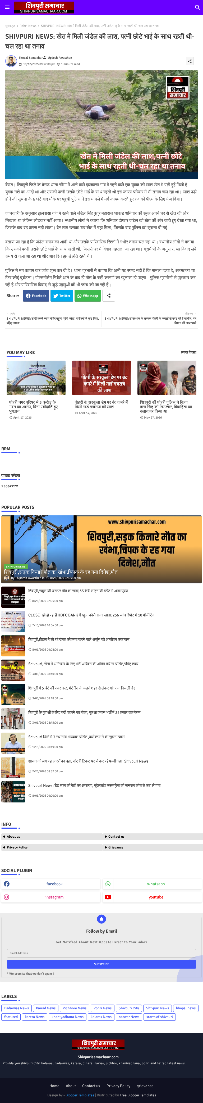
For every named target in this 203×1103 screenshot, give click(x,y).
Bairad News (46, 1008)
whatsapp (156, 884)
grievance (145, 1085)
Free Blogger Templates (138, 1095)
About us (13, 836)
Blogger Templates (80, 1095)
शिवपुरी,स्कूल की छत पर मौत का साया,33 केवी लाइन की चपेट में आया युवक (78, 590)
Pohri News (28, 26)
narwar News (129, 1017)
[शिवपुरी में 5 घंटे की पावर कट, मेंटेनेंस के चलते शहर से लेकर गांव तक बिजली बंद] (13, 694)
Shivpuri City (129, 1008)
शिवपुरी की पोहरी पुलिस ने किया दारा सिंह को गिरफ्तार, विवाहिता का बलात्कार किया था (166, 407)
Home (54, 1085)
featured (11, 1017)
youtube (156, 897)
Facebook (39, 296)
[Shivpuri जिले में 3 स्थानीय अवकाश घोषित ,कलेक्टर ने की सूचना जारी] (13, 743)
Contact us (91, 1085)
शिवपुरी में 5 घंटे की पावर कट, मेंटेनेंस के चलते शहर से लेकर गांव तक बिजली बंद (81, 688)
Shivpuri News (157, 1008)
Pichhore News (74, 1008)
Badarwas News (16, 1008)
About (71, 1085)
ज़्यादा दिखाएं (188, 352)
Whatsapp (90, 296)
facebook (55, 884)
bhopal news (186, 1008)
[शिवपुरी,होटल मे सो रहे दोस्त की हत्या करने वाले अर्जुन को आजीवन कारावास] (13, 645)
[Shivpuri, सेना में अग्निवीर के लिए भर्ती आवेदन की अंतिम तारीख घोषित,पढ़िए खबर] (13, 670)
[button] (197, 7)
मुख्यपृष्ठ (10, 26)
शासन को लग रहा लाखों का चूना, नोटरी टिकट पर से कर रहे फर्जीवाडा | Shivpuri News (88, 761)
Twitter (64, 296)
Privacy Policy (17, 847)
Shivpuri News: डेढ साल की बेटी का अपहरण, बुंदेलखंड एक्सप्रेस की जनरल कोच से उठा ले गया (94, 785)
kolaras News (101, 1017)
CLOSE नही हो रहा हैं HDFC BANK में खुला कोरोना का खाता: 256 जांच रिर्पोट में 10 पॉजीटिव (91, 615)
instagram (54, 897)
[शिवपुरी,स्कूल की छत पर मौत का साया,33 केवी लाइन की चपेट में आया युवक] (13, 597)
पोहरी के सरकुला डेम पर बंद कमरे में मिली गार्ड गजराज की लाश (101, 404)
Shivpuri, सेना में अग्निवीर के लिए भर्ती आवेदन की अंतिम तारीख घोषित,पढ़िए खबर (83, 663)
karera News (34, 1017)
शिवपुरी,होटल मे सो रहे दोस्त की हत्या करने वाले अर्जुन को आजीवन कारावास (79, 639)
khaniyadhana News (68, 1017)
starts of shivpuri (159, 1017)
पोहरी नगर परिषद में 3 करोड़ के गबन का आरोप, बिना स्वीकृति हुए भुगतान (33, 407)
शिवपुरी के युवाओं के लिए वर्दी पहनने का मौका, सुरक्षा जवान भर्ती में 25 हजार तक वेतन (84, 712)
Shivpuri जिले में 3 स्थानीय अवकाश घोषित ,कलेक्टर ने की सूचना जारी (76, 736)
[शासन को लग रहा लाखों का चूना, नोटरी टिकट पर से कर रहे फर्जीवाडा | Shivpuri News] (13, 767)
